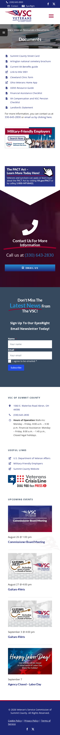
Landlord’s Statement (21, 107)
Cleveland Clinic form (21, 77)
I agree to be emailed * (24, 361)
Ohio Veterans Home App (23, 82)
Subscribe (16, 367)
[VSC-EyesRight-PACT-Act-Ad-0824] (30, 167)
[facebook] (48, 4)
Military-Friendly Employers (28, 463)
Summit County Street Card (25, 55)
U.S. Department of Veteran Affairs (31, 458)
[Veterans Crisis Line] (27, 476)
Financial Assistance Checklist (26, 93)
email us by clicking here (38, 117)
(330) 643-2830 (39, 255)
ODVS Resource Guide (22, 87)
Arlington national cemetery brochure (30, 61)
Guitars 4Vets (16, 589)
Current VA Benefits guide (24, 66)
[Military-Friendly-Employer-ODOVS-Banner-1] (30, 128)
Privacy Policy (31, 720)
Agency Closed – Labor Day (24, 684)
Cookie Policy (15, 720)
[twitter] (54, 4)
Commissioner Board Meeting (26, 542)
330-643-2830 (13, 117)
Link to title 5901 (19, 71)
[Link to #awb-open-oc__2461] (4, 32)
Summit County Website (26, 468)
